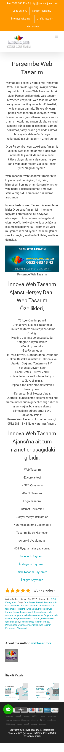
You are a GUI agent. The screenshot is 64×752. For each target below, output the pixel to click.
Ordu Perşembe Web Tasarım (38, 602)
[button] (8, 691)
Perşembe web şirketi (23, 612)
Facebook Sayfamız (32, 556)
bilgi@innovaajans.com (44, 3)
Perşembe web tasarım (29, 618)
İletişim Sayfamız (32, 580)
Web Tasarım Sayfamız (32, 572)
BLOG (53, 599)
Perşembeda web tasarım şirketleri (21, 625)
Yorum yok (22, 628)
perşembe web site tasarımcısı (28, 615)
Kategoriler (10, 602)
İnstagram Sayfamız (32, 564)
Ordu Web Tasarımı (29, 605)
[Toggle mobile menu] (57, 36)
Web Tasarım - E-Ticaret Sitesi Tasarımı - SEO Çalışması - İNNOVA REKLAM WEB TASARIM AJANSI (32, 733)
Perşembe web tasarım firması (34, 622)
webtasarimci (41, 643)
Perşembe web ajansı (27, 609)
